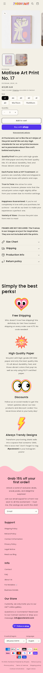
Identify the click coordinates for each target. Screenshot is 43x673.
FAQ (6, 574)
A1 (36, 98)
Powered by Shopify (22, 662)
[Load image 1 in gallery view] (8, 60)
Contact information (17, 669)
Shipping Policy (11, 528)
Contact (8, 569)
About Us (8, 580)
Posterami (11, 662)
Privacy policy (9, 665)
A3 (21, 98)
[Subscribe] (35, 511)
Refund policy (36, 662)
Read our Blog (10, 554)
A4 (13, 98)
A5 (5, 98)
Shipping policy (35, 665)
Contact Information (14, 539)
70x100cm (30, 103)
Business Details (11, 590)
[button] (4, 3)
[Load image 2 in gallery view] (21, 60)
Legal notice (30, 669)
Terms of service (22, 665)
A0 (5, 103)
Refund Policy (10, 534)
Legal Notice (10, 549)
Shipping (15, 90)
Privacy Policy (10, 544)
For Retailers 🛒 (11, 585)
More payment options (21, 133)
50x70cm (16, 103)
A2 (29, 98)
